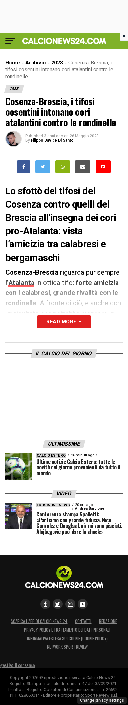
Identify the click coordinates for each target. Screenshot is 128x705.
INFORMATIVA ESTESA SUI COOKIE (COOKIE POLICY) (67, 638)
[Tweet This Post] (43, 167)
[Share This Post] (63, 167)
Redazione (108, 621)
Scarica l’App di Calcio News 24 (39, 621)
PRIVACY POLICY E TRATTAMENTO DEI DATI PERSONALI (67, 630)
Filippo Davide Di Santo (52, 140)
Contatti (83, 621)
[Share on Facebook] (23, 167)
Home (12, 63)
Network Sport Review (67, 647)
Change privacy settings (102, 700)
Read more (61, 322)
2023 (57, 63)
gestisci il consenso (17, 665)
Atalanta (21, 283)
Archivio (35, 63)
